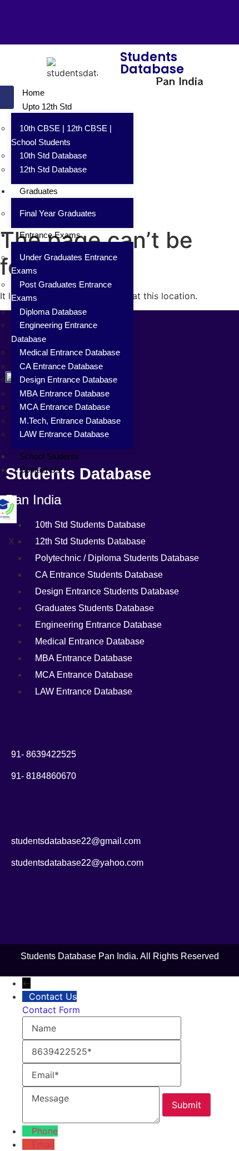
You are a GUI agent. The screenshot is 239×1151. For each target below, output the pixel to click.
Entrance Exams (50, 235)
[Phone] (27, 1131)
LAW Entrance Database (64, 434)
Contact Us (40, 469)
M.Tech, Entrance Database (70, 420)
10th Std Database (53, 155)
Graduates (38, 191)
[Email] (27, 1144)
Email (43, 1144)
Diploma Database (53, 311)
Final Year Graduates (57, 213)
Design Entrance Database (68, 379)
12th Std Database (53, 169)
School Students (49, 456)
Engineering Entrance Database (54, 332)
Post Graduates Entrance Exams (61, 291)
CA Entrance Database (61, 366)
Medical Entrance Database (69, 352)
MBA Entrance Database (64, 393)
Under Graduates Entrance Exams (64, 264)
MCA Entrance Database (64, 406)
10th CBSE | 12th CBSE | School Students (61, 135)
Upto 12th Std (47, 106)
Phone (45, 1131)
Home (33, 92)
